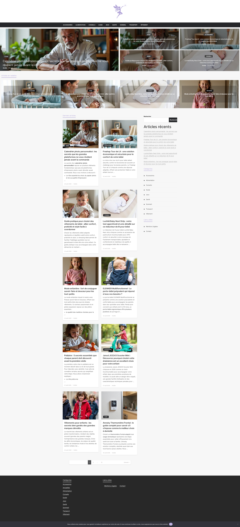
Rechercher (147, 116)
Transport (133, 25)
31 (101, 462)
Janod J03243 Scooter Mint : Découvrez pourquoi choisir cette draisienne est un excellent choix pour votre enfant (118, 359)
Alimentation (80, 25)
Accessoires (67, 25)
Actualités (66, 488)
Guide (100, 25)
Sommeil (123, 25)
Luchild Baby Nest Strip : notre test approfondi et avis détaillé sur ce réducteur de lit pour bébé (209, 62)
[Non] (238, 524)
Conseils (92, 25)
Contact (148, 231)
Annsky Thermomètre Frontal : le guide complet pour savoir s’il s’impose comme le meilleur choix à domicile (118, 427)
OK (171, 524)
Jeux (107, 25)
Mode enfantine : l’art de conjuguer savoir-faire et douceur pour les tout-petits (80, 291)
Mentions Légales (152, 226)
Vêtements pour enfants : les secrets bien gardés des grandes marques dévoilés (79, 426)
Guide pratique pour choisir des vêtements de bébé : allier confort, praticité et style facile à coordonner (149, 62)
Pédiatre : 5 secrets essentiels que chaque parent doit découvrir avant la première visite (80, 358)
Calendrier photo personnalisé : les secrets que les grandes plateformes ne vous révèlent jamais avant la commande (55, 63)
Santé (114, 25)
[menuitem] (67, 25)
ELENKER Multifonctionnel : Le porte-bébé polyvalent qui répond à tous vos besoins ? (119, 291)
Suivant (126, 462)
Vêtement (144, 25)
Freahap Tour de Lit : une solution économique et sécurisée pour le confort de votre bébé (209, 40)
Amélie (5, 68)
